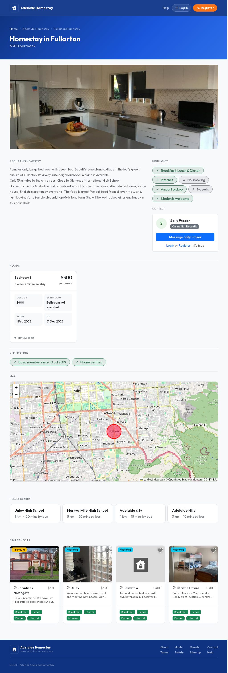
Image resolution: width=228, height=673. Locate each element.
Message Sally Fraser (185, 237)
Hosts (178, 647)
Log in (183, 8)
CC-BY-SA (210, 479)
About (164, 647)
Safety (179, 652)
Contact (212, 647)
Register (185, 245)
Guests (195, 647)
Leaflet (147, 479)
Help (210, 652)
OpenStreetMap (177, 479)
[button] (16, 387)
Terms (164, 652)
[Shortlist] (54, 550)
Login (170, 245)
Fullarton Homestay (67, 28)
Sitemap (195, 652)
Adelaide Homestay (35, 28)
